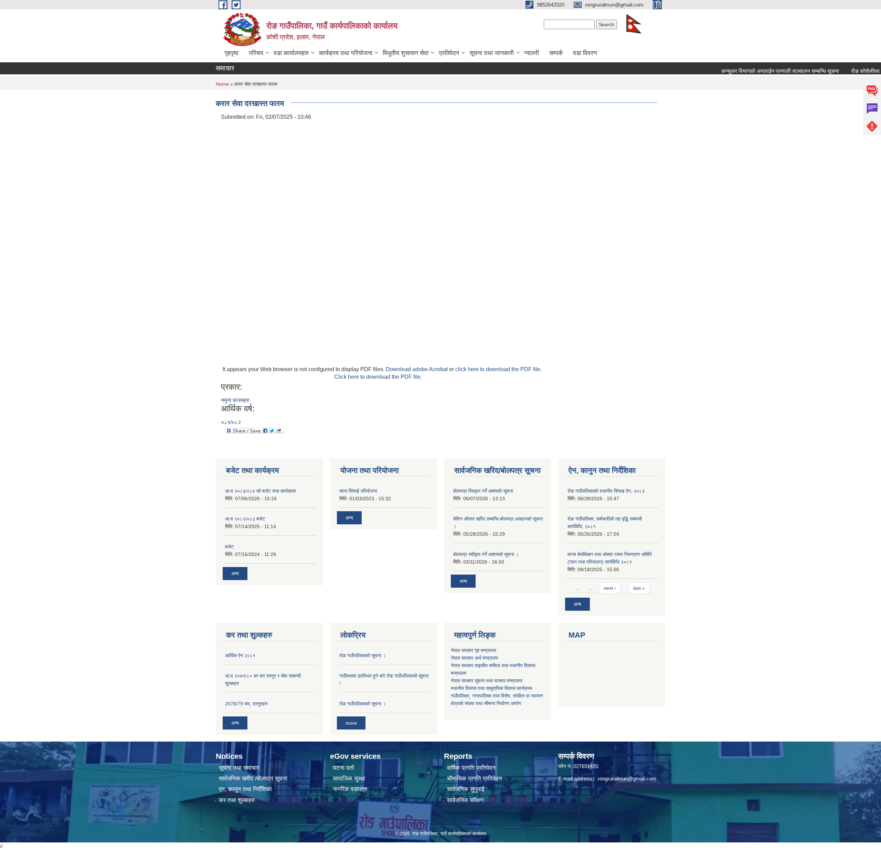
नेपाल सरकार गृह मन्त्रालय (473, 650)
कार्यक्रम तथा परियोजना (345, 53)
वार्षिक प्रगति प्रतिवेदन (471, 768)
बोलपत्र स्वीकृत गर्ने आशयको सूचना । (486, 554)
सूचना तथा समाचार (239, 768)
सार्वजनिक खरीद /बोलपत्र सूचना (253, 778)
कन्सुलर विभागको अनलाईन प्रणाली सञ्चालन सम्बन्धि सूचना (762, 71)
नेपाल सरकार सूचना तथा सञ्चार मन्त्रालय (486, 680)
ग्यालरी (531, 53)
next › (610, 588)
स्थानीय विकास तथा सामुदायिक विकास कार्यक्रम (491, 688)
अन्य (235, 573)
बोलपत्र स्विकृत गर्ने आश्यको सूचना (483, 491)
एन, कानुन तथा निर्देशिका (245, 789)
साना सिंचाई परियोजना (358, 491)
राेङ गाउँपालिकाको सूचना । (362, 655)
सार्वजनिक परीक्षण (465, 800)
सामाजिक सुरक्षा (349, 778)
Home (222, 84)
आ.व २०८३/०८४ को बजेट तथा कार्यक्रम (260, 491)
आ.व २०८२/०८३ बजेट (245, 519)
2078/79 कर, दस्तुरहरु (246, 703)
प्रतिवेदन (449, 53)
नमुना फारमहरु (235, 400)
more (351, 723)
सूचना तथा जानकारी (491, 53)
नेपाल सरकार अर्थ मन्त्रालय (474, 658)
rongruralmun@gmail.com (627, 778)
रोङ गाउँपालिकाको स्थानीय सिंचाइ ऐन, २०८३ (606, 491)
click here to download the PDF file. (498, 369)
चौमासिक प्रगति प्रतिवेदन (474, 778)
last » (639, 588)
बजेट (229, 546)
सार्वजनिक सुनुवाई (465, 789)
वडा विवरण (585, 53)
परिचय (256, 53)
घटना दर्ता (343, 768)
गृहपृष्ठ (231, 53)
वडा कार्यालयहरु (291, 53)
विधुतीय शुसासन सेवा (405, 53)
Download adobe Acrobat (417, 369)
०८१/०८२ (231, 422)
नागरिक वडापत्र (350, 789)
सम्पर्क (556, 53)
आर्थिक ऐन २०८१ (240, 655)
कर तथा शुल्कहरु (237, 800)
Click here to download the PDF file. (378, 377)
